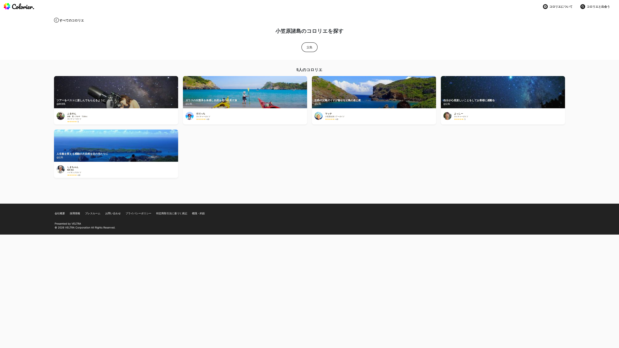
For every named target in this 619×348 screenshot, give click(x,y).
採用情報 (75, 213)
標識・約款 (198, 213)
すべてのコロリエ (71, 20)
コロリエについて (561, 6)
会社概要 (60, 213)
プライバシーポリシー (138, 213)
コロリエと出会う (598, 6)
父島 (309, 47)
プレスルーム (92, 213)
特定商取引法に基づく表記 (171, 213)
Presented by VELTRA (68, 223)
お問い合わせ (113, 213)
